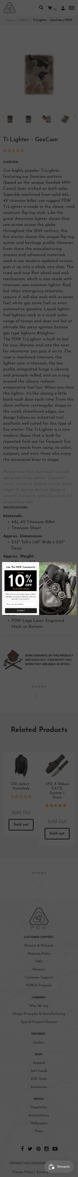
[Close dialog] (74, 564)
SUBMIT (21, 611)
